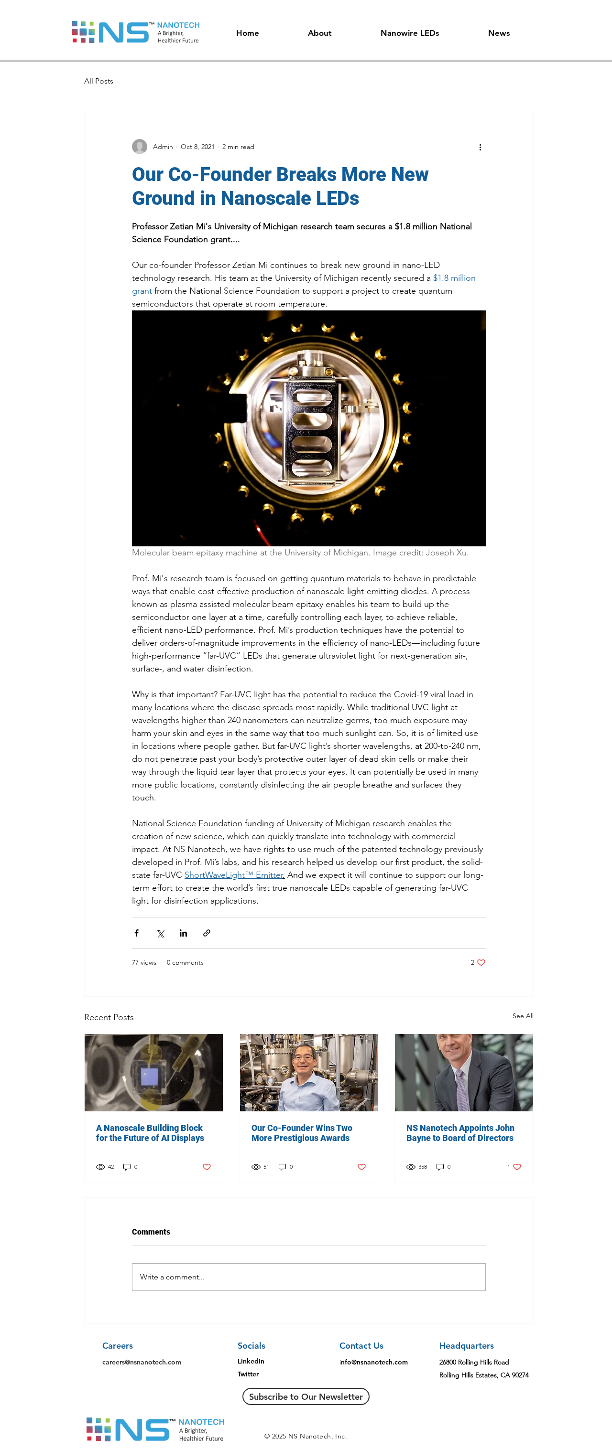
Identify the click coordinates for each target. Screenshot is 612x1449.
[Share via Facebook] (136, 933)
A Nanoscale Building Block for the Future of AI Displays (150, 1133)
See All (523, 1016)
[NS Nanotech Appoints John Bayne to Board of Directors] (464, 1072)
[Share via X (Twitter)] (159, 933)
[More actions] (480, 146)
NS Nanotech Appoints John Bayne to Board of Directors (460, 1133)
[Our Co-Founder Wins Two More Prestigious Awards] (309, 1072)
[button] (320, 28)
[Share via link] (206, 933)
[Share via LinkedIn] (183, 933)
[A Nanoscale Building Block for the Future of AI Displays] (154, 1072)
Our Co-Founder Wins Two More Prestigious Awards (301, 1133)
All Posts (98, 80)
